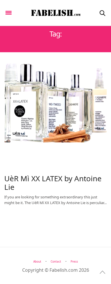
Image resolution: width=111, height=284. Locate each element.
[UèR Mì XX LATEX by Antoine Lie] (55, 103)
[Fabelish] (55, 13)
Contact (56, 261)
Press (74, 261)
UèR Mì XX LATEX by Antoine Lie (53, 182)
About (37, 261)
